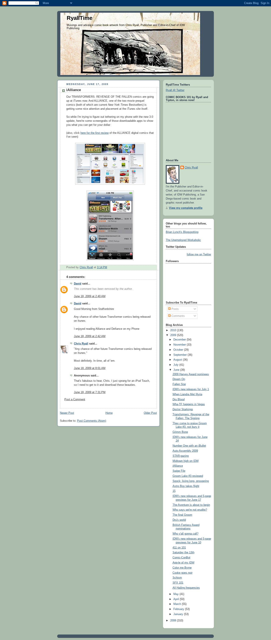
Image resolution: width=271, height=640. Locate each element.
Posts (175, 309)
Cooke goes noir (182, 572)
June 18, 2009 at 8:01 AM (89, 368)
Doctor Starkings (183, 409)
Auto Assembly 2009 (185, 450)
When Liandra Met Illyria (187, 394)
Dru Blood (179, 399)
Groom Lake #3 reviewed (188, 476)
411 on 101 (179, 547)
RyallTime (79, 18)
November (180, 344)
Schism (177, 577)
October (178, 349)
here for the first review (94, 132)
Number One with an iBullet (189, 445)
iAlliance (178, 465)
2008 (173, 620)
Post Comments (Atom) (91, 420)
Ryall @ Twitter (175, 90)
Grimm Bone (180, 432)
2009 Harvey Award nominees (191, 374)
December (180, 339)
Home (109, 413)
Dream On (179, 379)
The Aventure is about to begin (191, 504)
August (178, 359)
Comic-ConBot (181, 557)
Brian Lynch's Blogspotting (182, 232)
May (176, 594)
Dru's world (179, 519)
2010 (173, 330)
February (179, 609)
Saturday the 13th (183, 552)
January (178, 614)
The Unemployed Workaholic (183, 240)
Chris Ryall (81, 343)
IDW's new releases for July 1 (191, 389)
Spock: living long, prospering (191, 481)
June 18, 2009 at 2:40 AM (89, 296)
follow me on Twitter (199, 254)
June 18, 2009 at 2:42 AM (89, 336)
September (180, 354)
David (77, 283)
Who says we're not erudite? (190, 509)
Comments (178, 316)
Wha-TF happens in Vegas (189, 404)
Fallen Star (179, 384)
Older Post (150, 413)
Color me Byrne (182, 567)
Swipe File (179, 470)
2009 (173, 335)
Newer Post (67, 413)
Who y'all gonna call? (185, 533)
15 (174, 491)
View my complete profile (185, 207)
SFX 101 (178, 582)
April (176, 599)
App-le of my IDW (183, 562)
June (176, 369)
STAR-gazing (181, 455)
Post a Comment (74, 399)
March (177, 604)
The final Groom (182, 514)
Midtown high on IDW (186, 460)
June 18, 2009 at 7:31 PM (89, 392)
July (176, 364)
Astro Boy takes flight (186, 486)
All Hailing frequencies (186, 587)
